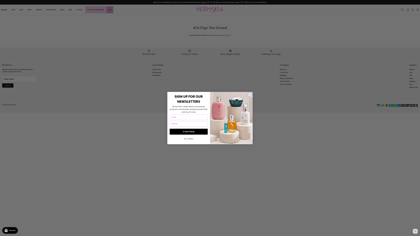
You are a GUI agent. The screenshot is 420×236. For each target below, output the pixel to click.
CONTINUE (189, 131)
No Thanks (188, 139)
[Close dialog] (250, 95)
